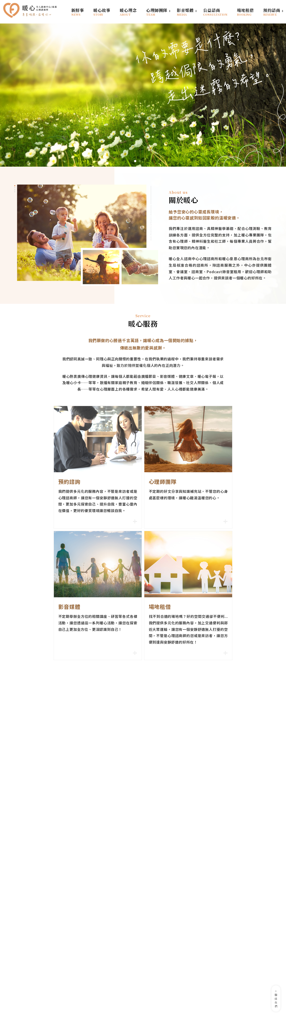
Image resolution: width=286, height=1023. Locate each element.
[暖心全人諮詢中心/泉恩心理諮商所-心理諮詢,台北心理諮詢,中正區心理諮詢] (30, 11)
